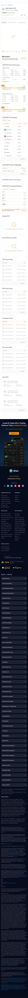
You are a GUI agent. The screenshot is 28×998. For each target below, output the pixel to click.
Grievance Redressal (5, 501)
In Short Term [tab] (5, 189)
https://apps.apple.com (11, 882)
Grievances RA (9, 986)
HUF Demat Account (6, 515)
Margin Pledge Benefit (20, 530)
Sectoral (16, 10)
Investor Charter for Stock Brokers (10, 979)
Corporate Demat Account (7, 517)
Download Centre (5, 519)
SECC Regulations (5, 507)
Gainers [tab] (4, 120)
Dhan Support (4, 495)
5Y (14, 51)
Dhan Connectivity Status (7, 534)
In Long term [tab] (12, 189)
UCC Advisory (18, 980)
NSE (21, 15)
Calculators (3, 521)
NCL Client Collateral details (12, 981)
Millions (16, 540)
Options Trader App (19, 517)
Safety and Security (5, 499)
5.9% (25, 195)
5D (5, 51)
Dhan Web (17, 515)
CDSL (18, 978)
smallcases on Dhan (19, 526)
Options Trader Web (19, 519)
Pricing (16, 497)
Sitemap (9, 574)
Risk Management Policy (17, 986)
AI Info (2, 538)
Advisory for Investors (6, 503)
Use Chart (23, 58)
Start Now (13, 433)
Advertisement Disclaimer (10, 987)
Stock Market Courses (6, 528)
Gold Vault (17, 538)
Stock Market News (5, 530)
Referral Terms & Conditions (21, 987)
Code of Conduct (5, 550)
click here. (15, 856)
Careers (16, 499)
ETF (6, 5)
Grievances (4, 986)
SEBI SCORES (16, 870)
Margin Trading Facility (20, 528)
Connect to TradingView (20, 525)
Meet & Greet (4, 532)
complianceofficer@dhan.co (14, 855)
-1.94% (24, 201)
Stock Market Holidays (6, 525)
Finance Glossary (5, 523)
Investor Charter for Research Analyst (8, 980)
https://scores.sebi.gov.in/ (20, 875)
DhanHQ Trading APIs (20, 521)
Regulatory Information (6, 536)
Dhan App (17, 513)
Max (17, 51)
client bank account (8, 843)
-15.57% (24, 204)
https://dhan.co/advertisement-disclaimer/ (9, 965)
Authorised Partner (5, 546)
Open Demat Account (6, 513)
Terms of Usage (13, 985)
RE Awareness (4, 505)
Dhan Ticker (17, 534)
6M (9, 51)
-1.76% (24, 192)
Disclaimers (18, 985)
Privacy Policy (24, 985)
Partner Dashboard (5, 548)
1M (7, 51)
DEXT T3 (17, 536)
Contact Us (17, 501)
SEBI (8, 978)
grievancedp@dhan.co (14, 850)
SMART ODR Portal (23, 870)
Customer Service (5, 497)
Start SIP (23, 210)
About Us (17, 495)
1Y (11, 51)
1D (2, 51)
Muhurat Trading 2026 (6, 526)
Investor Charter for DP (21, 979)
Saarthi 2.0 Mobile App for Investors (8, 988)
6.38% (24, 198)
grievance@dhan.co (20, 849)
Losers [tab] (9, 120)
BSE (24, 15)
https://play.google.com (15, 877)
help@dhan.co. (23, 846)
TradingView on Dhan (19, 523)
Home (2, 5)
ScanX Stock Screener (20, 532)
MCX (4, 970)
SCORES (21, 978)
